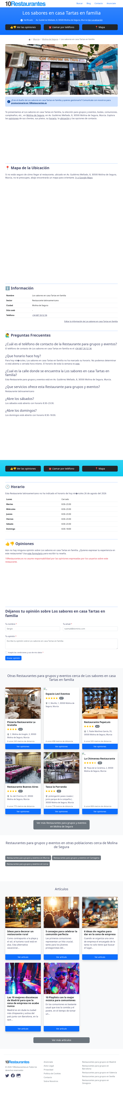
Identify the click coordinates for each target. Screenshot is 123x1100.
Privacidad (48, 1069)
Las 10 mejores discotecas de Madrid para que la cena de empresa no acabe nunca (23, 1002)
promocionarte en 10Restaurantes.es (29, 103)
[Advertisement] (61, 141)
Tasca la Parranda (56, 786)
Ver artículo (23, 957)
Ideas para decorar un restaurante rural (20, 933)
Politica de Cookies (52, 1073)
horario (52, 118)
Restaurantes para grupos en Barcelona (95, 1067)
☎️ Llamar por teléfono (61, 27)
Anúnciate (48, 1062)
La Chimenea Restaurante (99, 758)
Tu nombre (11, 624)
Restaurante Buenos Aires (22, 786)
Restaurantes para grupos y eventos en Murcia (28, 858)
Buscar (80, 3)
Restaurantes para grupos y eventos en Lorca (27, 864)
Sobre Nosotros (51, 1081)
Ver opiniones (23, 746)
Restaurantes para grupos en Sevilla (98, 1076)
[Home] (30, 39)
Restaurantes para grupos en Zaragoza (95, 1081)
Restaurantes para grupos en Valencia (99, 1072)
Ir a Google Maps (84, 177)
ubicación (65, 118)
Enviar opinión (13, 658)
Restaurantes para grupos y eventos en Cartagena (76, 858)
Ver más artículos (61, 1040)
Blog (89, 3)
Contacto (99, 3)
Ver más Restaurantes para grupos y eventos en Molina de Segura (61, 824)
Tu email (67, 624)
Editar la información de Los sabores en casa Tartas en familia (91, 321)
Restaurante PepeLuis (97, 722)
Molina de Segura (50, 39)
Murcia (36, 39)
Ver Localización (95, 20)
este (77, 363)
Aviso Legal (49, 1065)
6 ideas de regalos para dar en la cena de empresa (100, 933)
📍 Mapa (100, 27)
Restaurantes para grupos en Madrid (99, 1062)
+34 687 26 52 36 (39, 315)
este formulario (35, 553)
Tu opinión (10, 636)
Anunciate (111, 3)
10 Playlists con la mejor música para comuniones (60, 999)
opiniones (14, 118)
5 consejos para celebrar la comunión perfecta (61, 933)
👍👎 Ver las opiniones (23, 27)
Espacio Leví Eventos (58, 693)
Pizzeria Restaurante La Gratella (21, 723)
